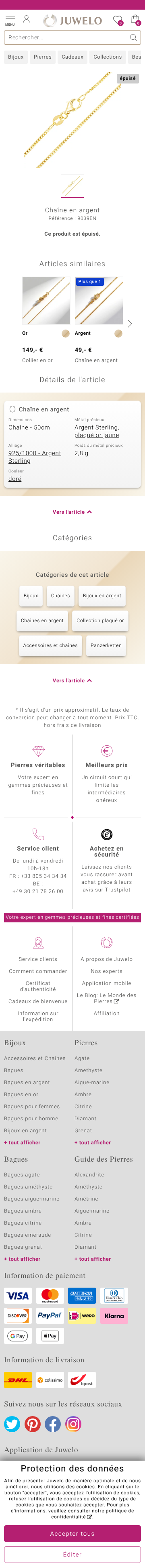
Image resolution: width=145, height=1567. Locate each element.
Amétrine (86, 1199)
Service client (38, 849)
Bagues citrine (23, 1223)
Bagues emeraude (27, 1235)
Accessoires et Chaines (35, 1058)
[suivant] (129, 324)
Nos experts (106, 971)
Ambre (83, 1095)
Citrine (83, 1107)
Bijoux (16, 57)
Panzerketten (106, 645)
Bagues (13, 1071)
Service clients (38, 959)
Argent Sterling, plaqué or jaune (97, 431)
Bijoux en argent (102, 596)
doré (14, 479)
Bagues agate (22, 1175)
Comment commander (38, 971)
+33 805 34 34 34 (44, 876)
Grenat (83, 1131)
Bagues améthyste (28, 1187)
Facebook (53, 1424)
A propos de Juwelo (107, 959)
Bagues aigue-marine (32, 1199)
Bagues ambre (23, 1211)
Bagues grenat (23, 1247)
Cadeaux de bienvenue (38, 1001)
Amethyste (89, 1071)
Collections (107, 57)
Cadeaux (72, 57)
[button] (10, 20)
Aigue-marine (92, 1083)
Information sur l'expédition (38, 1017)
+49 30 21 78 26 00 (38, 891)
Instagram (73, 1424)
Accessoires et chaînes (50, 645)
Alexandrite (89, 1175)
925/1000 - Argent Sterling (34, 457)
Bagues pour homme (31, 1119)
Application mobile (107, 983)
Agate (82, 1058)
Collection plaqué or (100, 621)
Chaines (60, 596)
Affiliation (107, 1014)
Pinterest (33, 1424)
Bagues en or (21, 1095)
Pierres (43, 57)
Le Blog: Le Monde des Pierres (107, 998)
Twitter (12, 1424)
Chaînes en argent (42, 621)
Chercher (134, 37)
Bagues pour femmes (32, 1107)
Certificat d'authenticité (38, 986)
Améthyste (89, 1187)
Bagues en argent (27, 1083)
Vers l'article (69, 512)
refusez (18, 1499)
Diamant (86, 1119)
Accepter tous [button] (72, 1534)
